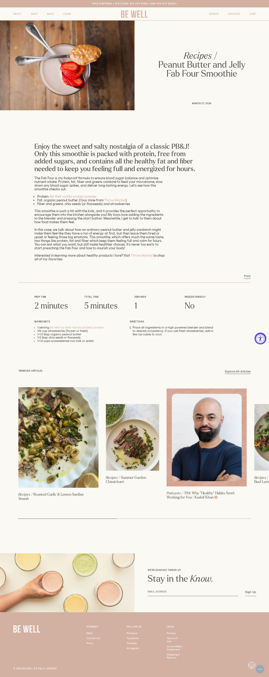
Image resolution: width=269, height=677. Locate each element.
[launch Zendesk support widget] (260, 669)
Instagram (133, 648)
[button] (17, 13)
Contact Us (93, 638)
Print (247, 276)
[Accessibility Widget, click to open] (260, 339)
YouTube (132, 643)
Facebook (133, 638)
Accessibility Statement (174, 648)
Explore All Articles (238, 371)
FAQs (89, 633)
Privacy (171, 633)
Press (89, 643)
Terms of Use (172, 640)
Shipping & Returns (173, 656)
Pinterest (132, 633)
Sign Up (250, 592)
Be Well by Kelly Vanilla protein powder (77, 327)
